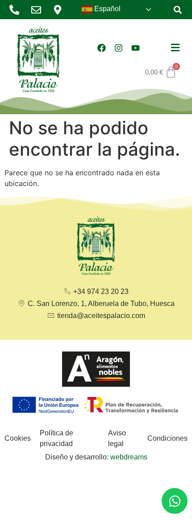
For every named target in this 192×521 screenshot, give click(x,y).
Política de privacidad (56, 438)
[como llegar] (60, 10)
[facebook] (101, 47)
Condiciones (167, 438)
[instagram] (118, 47)
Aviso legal (117, 438)
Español (106, 8)
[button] (177, 9)
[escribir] (38, 10)
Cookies (17, 438)
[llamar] (16, 10)
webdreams (128, 457)
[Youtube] (135, 47)
